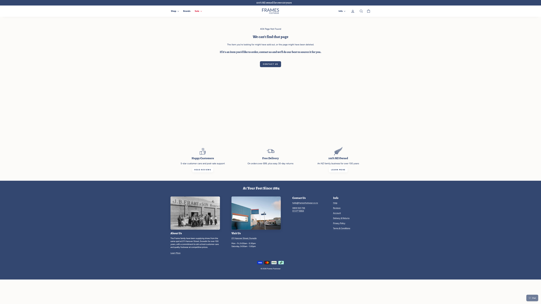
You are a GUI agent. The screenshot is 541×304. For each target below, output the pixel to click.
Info (341, 11)
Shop (174, 11)
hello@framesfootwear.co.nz (305, 203)
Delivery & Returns (341, 218)
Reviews (337, 208)
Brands (186, 11)
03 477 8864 (298, 211)
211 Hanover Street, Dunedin (244, 238)
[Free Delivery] (270, 151)
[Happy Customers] (203, 151)
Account (337, 213)
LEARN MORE (338, 170)
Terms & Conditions (341, 228)
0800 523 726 (298, 208)
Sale (197, 11)
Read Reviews (202, 170)
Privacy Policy (339, 223)
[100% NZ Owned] (338, 151)
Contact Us (270, 64)
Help (335, 203)
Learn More (175, 253)
